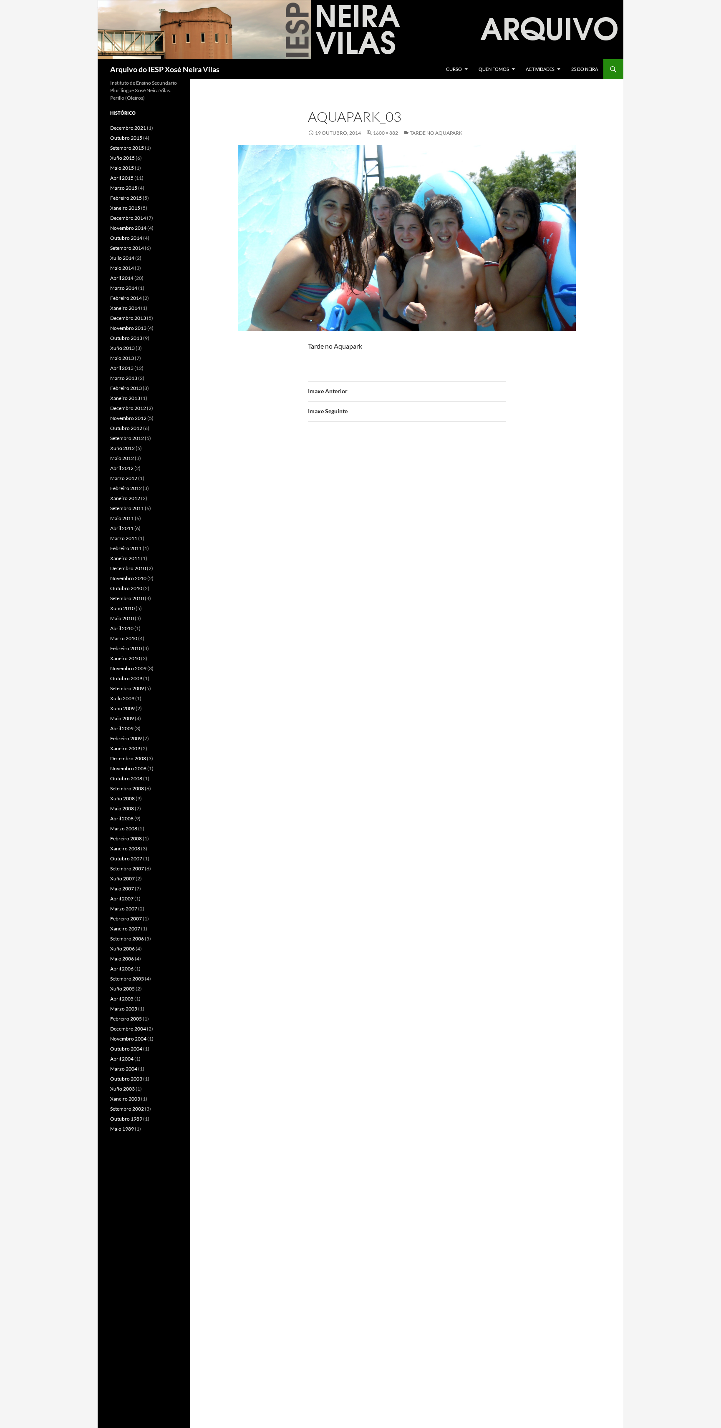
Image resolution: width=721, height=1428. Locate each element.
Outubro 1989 (126, 1119)
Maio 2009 (122, 718)
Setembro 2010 (127, 598)
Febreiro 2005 (126, 1019)
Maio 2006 (122, 958)
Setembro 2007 (127, 868)
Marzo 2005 (123, 1009)
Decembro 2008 (128, 758)
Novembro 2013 (128, 328)
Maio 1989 (122, 1129)
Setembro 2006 (127, 938)
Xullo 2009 (122, 698)
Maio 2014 (122, 268)
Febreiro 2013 (126, 388)
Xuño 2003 (122, 1089)
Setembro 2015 (127, 148)
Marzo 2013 (123, 378)
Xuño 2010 (122, 608)
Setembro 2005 (127, 978)
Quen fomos (494, 69)
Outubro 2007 (126, 858)
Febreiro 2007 (126, 918)
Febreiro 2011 (126, 548)
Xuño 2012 (122, 448)
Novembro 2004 (128, 1039)
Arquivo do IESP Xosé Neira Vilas (164, 69)
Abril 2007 (122, 898)
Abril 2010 (122, 628)
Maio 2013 (122, 358)
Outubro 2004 (126, 1049)
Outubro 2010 (126, 588)
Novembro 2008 (128, 768)
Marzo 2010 (123, 638)
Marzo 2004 (123, 1069)
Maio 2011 (122, 518)
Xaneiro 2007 (125, 928)
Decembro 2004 (128, 1029)
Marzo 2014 (123, 288)
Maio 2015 (122, 168)
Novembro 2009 (128, 668)
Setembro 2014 (127, 248)
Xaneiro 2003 (125, 1099)
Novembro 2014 (128, 228)
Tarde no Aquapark (436, 133)
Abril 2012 (122, 468)
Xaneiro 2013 (125, 398)
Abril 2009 (122, 728)
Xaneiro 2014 (125, 308)
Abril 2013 (122, 368)
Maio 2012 (122, 458)
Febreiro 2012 (126, 488)
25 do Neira (584, 69)
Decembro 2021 (128, 128)
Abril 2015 (122, 178)
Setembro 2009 (127, 688)
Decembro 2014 (128, 218)
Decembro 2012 (128, 408)
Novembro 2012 (128, 418)
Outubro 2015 (126, 138)
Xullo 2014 (122, 258)
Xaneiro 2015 (125, 208)
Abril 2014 (122, 278)
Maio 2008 (122, 808)
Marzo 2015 (123, 188)
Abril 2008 (122, 818)
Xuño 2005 (122, 989)
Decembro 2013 (128, 318)
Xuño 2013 (122, 348)
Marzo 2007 (123, 908)
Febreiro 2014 (126, 298)
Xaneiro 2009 (125, 748)
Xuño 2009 (122, 708)
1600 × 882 (385, 133)
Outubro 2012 (126, 428)
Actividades (540, 69)
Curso (454, 69)
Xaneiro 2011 (125, 558)
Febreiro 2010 (126, 648)
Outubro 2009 (126, 678)
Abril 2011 (122, 528)
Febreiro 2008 (126, 838)
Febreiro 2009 (126, 738)
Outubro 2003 (126, 1079)
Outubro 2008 (126, 778)
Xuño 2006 (122, 948)
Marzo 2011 (123, 538)
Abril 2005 (122, 999)
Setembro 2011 (127, 508)
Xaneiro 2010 (125, 658)
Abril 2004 (122, 1059)
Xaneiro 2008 (125, 848)
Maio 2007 (122, 888)
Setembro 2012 (127, 438)
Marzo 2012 (123, 478)
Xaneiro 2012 (125, 498)
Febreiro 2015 (126, 198)
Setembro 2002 (127, 1109)
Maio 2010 (122, 618)
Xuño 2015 (122, 158)
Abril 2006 (122, 968)
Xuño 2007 (122, 878)
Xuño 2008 (122, 798)
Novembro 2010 (128, 578)
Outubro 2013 (126, 338)
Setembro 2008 (127, 788)
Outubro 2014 (126, 238)
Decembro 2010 (128, 568)
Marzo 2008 (123, 828)
